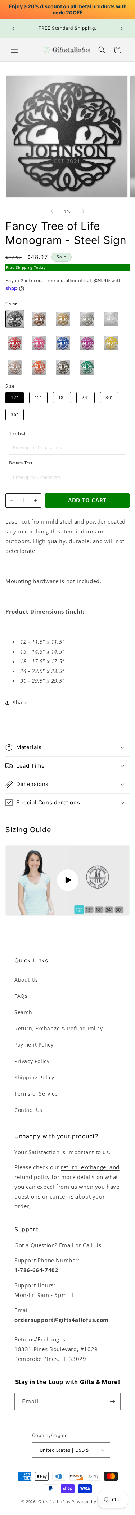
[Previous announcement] (13, 28)
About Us (26, 979)
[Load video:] (67, 880)
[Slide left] (52, 211)
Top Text (17, 433)
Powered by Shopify (93, 1501)
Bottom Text (20, 463)
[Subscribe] (112, 1401)
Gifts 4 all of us (54, 1501)
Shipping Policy (34, 1077)
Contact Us (28, 1109)
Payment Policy (33, 1044)
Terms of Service (36, 1093)
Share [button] (20, 702)
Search (23, 1012)
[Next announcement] (122, 28)
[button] (14, 50)
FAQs (20, 995)
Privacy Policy (31, 1061)
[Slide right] (83, 211)
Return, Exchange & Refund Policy (58, 1028)
